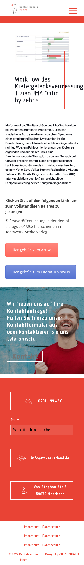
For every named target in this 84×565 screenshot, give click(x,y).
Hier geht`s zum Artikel (31, 249)
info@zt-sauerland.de (50, 458)
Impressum (31, 527)
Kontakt (25, 357)
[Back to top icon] (77, 557)
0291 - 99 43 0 (50, 401)
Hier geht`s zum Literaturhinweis (40, 272)
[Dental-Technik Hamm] (24, 8)
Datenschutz (51, 527)
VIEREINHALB (69, 554)
